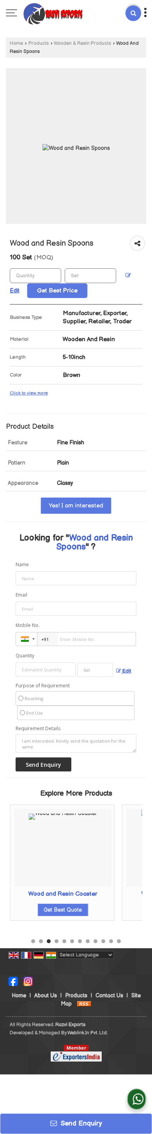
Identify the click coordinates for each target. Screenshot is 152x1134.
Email (21, 595)
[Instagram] (28, 980)
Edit (126, 671)
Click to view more (29, 393)
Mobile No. (28, 625)
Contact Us (109, 995)
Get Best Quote (63, 910)
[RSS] (84, 1003)
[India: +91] (26, 639)
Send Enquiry (80, 1123)
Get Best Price (57, 290)
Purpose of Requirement (43, 685)
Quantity (25, 655)
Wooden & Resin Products (82, 43)
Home (16, 43)
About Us (45, 995)
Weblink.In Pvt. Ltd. (87, 1033)
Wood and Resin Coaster (62, 894)
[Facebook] (13, 980)
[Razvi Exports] (53, 13)
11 (111, 941)
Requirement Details (38, 728)
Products (38, 43)
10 (103, 941)
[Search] (133, 13)
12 (119, 941)
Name (22, 564)
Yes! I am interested (76, 505)
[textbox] (90, 275)
